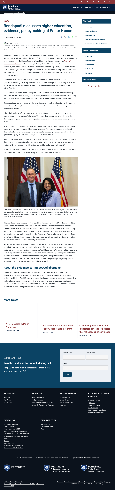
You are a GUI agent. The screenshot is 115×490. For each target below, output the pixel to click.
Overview (7, 397)
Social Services (9, 443)
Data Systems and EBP (12, 429)
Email (65, 363)
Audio (43, 429)
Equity (6, 438)
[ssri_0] (94, 463)
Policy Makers (65, 397)
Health (6, 441)
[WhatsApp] (72, 37)
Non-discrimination (71, 482)
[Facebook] (62, 37)
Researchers (64, 400)
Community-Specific (11, 424)
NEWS (6, 21)
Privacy (60, 482)
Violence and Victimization (13, 448)
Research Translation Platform (43, 405)
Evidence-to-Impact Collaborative (14, 13)
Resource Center (94, 401)
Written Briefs (46, 424)
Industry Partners (66, 402)
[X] (65, 37)
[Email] (76, 37)
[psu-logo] (14, 465)
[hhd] (57, 463)
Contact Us (8, 402)
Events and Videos (47, 427)
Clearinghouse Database (97, 410)
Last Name (90, 353)
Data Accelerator (38, 397)
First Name (67, 353)
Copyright (107, 482)
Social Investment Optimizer (42, 402)
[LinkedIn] (69, 37)
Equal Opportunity (86, 482)
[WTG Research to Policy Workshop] (20, 311)
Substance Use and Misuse (13, 446)
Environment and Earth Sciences (16, 436)
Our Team (7, 400)
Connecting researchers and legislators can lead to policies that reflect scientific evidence (94, 328)
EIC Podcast (92, 403)
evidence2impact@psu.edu (13, 482)
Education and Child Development (16, 434)
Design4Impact (37, 400)
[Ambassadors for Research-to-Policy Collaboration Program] (57, 312)
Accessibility (98, 482)
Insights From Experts (96, 413)
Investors (63, 405)
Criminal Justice (9, 427)
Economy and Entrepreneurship (15, 431)
